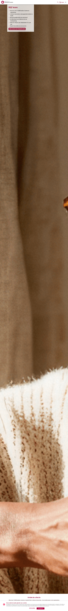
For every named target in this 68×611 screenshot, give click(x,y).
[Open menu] (65, 2)
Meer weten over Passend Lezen (17, 29)
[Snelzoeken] (58, 2)
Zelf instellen (32, 608)
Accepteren (40, 608)
